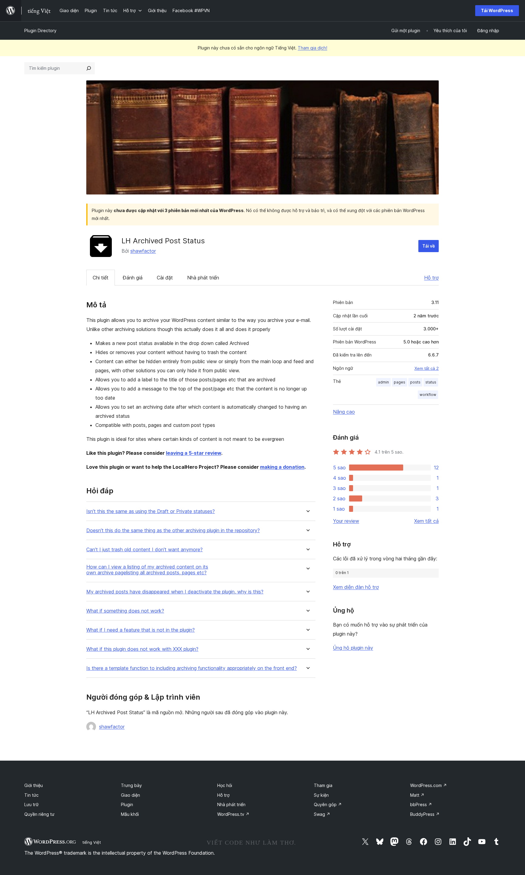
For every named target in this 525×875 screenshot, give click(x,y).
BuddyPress (425, 814)
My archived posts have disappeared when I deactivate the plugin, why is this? (174, 592)
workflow (428, 394)
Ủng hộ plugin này (353, 648)
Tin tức (31, 795)
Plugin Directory (40, 30)
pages (399, 382)
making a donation (282, 467)
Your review (346, 521)
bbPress (421, 804)
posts (415, 382)
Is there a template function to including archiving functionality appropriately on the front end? (191, 668)
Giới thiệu (33, 785)
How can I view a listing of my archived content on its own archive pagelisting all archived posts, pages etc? (147, 570)
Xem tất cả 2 (426, 368)
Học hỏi (224, 785)
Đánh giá (132, 278)
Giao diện (130, 795)
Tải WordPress (497, 10)
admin (383, 382)
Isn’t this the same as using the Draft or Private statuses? (150, 511)
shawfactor (143, 251)
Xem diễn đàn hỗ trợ (356, 587)
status (430, 382)
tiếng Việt (91, 842)
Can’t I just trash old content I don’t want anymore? (144, 549)
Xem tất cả (426, 521)
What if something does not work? (125, 611)
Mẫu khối (130, 814)
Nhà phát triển (203, 278)
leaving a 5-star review (193, 453)
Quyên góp (328, 804)
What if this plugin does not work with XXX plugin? (142, 649)
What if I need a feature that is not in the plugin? (140, 630)
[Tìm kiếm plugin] (89, 68)
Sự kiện (321, 795)
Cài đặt (165, 278)
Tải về (428, 245)
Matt (417, 795)
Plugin (127, 804)
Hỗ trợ (431, 278)
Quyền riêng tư (39, 814)
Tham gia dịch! (312, 47)
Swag (322, 814)
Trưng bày (131, 785)
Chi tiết (100, 278)
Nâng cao (344, 412)
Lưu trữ (31, 804)
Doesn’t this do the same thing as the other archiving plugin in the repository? (173, 530)
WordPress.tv (233, 814)
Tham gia (323, 785)
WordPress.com (428, 785)
